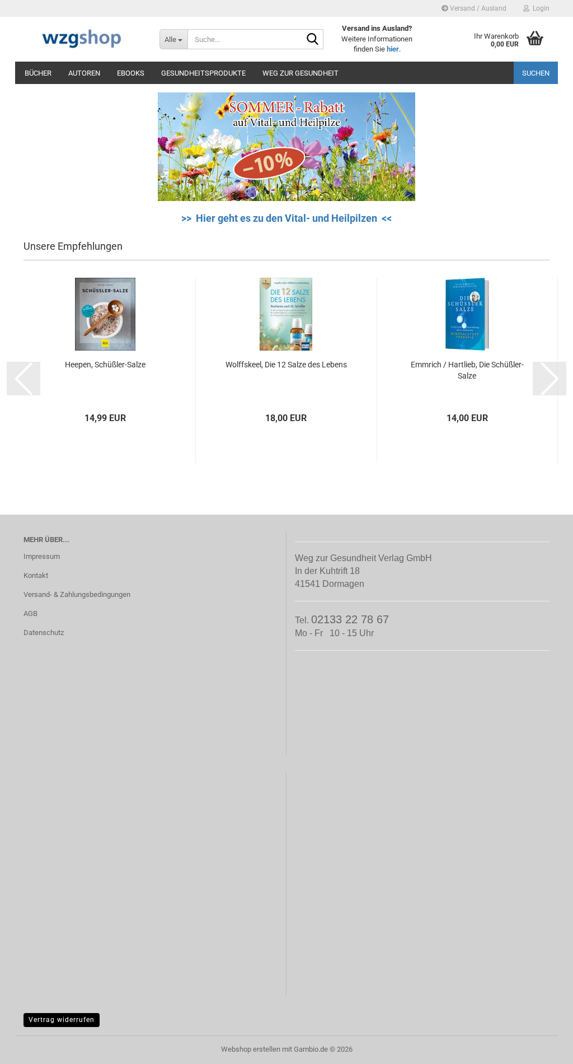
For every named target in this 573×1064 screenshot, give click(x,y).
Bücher (38, 73)
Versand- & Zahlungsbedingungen (77, 594)
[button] (23, 378)
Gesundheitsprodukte (203, 73)
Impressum (42, 556)
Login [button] (539, 8)
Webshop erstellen (250, 1049)
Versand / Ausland (477, 8)
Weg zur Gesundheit (300, 73)
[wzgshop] (83, 39)
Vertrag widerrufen (62, 1020)
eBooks (130, 73)
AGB (30, 613)
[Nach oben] (542, 1047)
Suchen (535, 73)
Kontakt (36, 575)
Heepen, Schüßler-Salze (105, 364)
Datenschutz (44, 632)
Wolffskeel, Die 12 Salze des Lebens (286, 364)
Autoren (84, 73)
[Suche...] (312, 40)
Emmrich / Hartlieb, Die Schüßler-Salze (467, 370)
